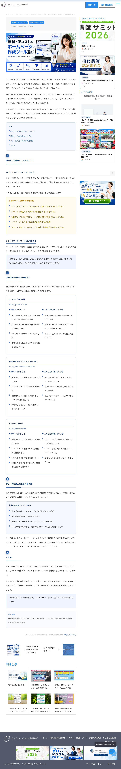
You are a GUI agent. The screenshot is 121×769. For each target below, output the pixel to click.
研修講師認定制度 (57, 737)
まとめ (12, 145)
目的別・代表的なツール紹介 (21, 136)
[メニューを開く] (118, 4)
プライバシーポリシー (95, 763)
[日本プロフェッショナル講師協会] (14, 4)
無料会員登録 (107, 4)
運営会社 (111, 763)
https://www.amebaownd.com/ (22, 366)
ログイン (92, 4)
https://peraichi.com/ (18, 304)
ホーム (45, 737)
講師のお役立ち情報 (36, 23)
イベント (70, 737)
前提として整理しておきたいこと (22, 131)
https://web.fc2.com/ (17, 428)
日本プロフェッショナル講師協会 (22, 764)
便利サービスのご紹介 (19, 23)
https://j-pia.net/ (70, 635)
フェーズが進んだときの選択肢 (21, 141)
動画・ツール (82, 737)
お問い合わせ (110, 741)
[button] (112, 752)
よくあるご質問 (109, 737)
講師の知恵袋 (95, 737)
